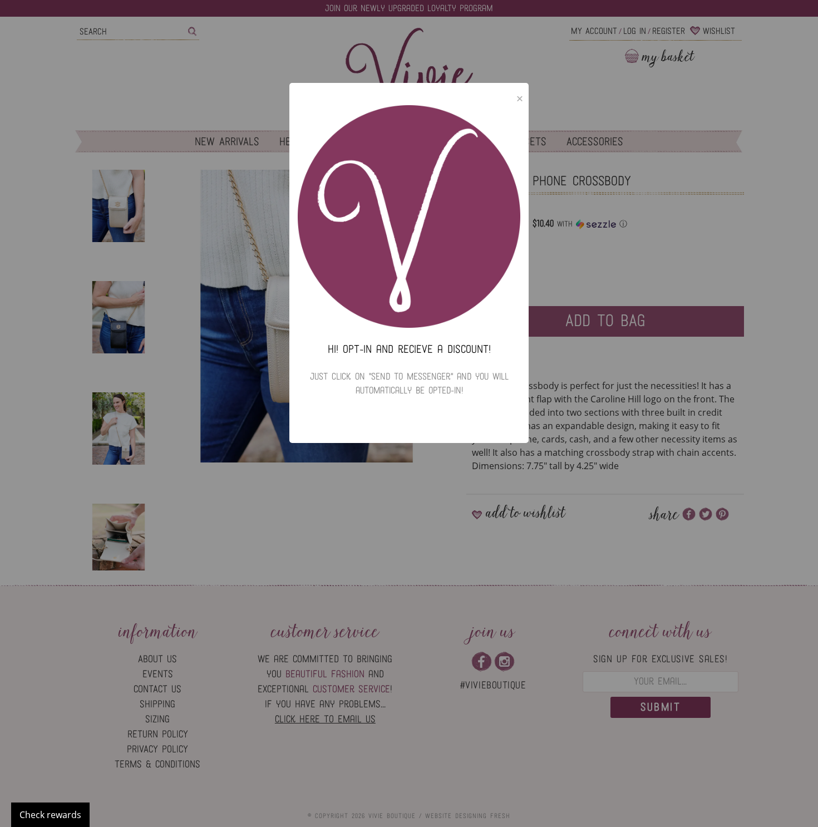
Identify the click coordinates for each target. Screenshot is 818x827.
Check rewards (50, 815)
